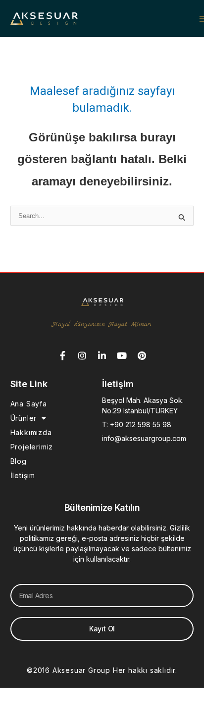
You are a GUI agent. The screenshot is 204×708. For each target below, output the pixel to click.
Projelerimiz (31, 446)
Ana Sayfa (28, 403)
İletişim (22, 475)
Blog (18, 461)
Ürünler (23, 418)
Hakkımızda (31, 432)
